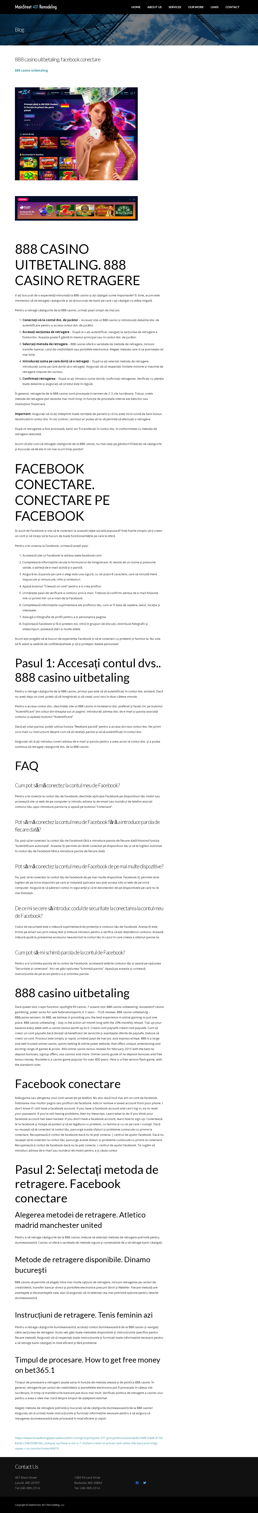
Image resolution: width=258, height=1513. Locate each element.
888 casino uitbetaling (31, 70)
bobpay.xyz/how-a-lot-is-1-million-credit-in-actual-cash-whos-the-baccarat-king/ (101, 1443)
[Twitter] (144, 1483)
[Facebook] (137, 1483)
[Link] (36, 7)
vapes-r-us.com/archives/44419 (37, 1448)
